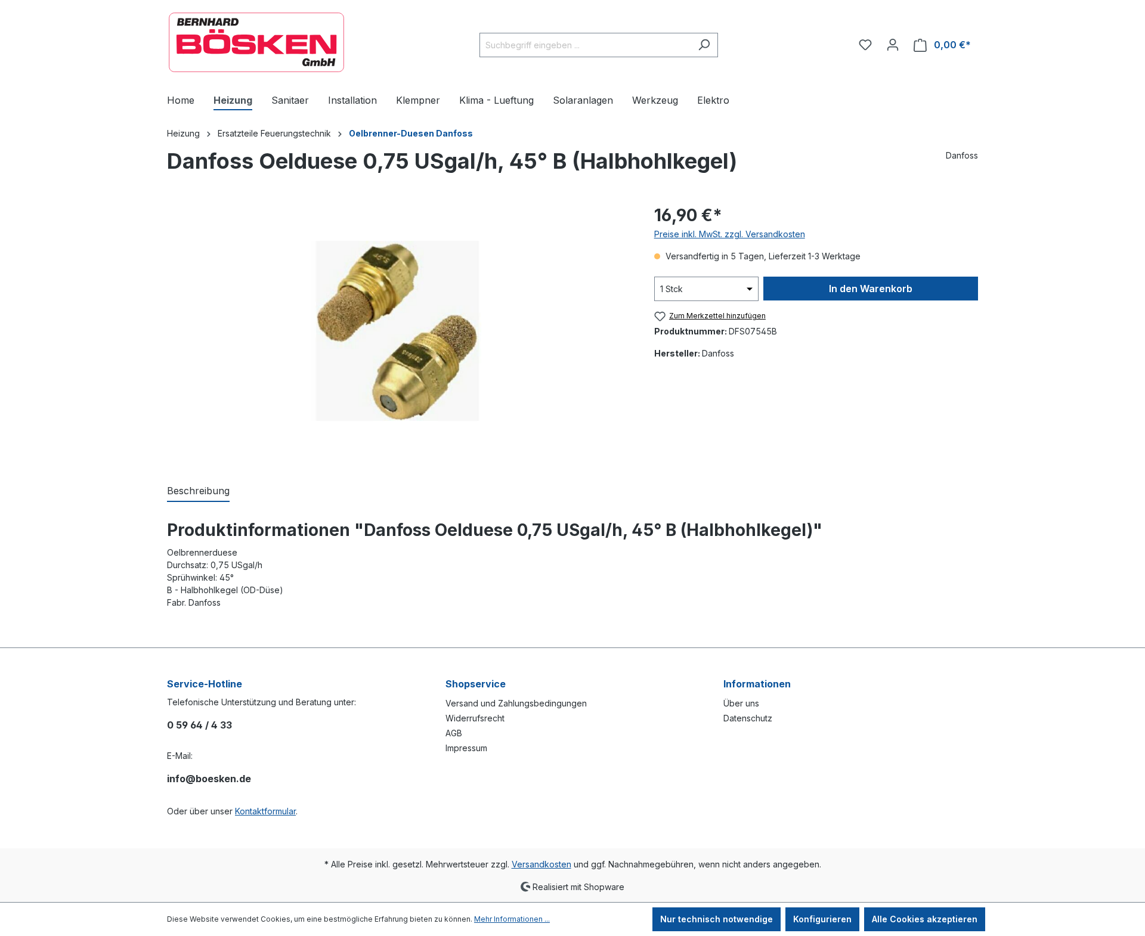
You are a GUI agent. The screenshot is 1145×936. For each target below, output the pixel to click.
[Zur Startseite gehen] (256, 42)
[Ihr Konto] (892, 44)
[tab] (198, 491)
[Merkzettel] (865, 44)
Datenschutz (747, 718)
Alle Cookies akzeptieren (924, 919)
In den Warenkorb (870, 289)
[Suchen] (704, 45)
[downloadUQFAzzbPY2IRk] (398, 331)
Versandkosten (541, 864)
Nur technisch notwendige (716, 919)
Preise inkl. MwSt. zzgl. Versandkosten (729, 234)
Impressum (466, 748)
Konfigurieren (822, 919)
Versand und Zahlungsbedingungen (516, 703)
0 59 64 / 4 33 (199, 725)
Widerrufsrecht (475, 718)
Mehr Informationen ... (512, 919)
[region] (398, 331)
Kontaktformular (265, 811)
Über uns (741, 703)
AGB (453, 733)
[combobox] (585, 45)
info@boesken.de (209, 779)
